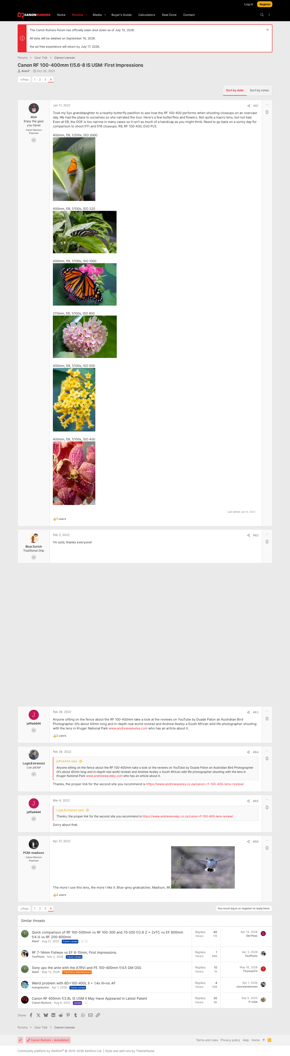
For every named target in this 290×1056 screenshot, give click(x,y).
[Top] (263, 1040)
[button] (86, 15)
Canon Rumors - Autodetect (49, 1040)
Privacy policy (230, 1040)
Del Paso (252, 935)
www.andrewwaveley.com (128, 728)
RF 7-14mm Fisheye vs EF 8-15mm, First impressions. (74, 952)
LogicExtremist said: (70, 810)
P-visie (253, 1001)
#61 (256, 105)
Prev (26, 79)
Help (246, 1040)
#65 (256, 801)
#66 (256, 841)
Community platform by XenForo (60, 1051)
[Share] (249, 106)
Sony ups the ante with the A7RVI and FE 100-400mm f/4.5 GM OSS (86, 968)
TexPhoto (38, 956)
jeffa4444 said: (67, 761)
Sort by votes (259, 90)
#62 (256, 535)
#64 (256, 752)
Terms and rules (207, 1040)
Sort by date (235, 90)
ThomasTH (250, 971)
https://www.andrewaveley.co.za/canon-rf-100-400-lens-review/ (195, 784)
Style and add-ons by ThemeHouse (129, 1051)
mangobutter (40, 987)
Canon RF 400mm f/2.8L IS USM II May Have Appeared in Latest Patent (89, 998)
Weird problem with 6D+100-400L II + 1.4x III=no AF (73, 983)
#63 (256, 712)
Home (256, 1040)
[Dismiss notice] (267, 30)
